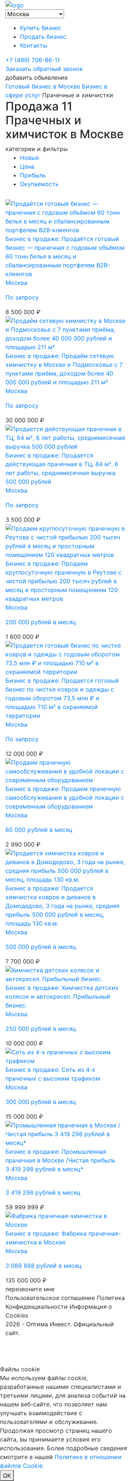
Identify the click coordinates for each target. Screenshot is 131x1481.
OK (7, 1475)
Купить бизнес (40, 27)
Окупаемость (39, 184)
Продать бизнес (43, 36)
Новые (29, 157)
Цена (27, 166)
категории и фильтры (36, 148)
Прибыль (33, 175)
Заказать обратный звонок (44, 68)
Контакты (33, 45)
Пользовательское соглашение (50, 1297)
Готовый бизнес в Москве (42, 86)
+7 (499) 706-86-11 (32, 60)
